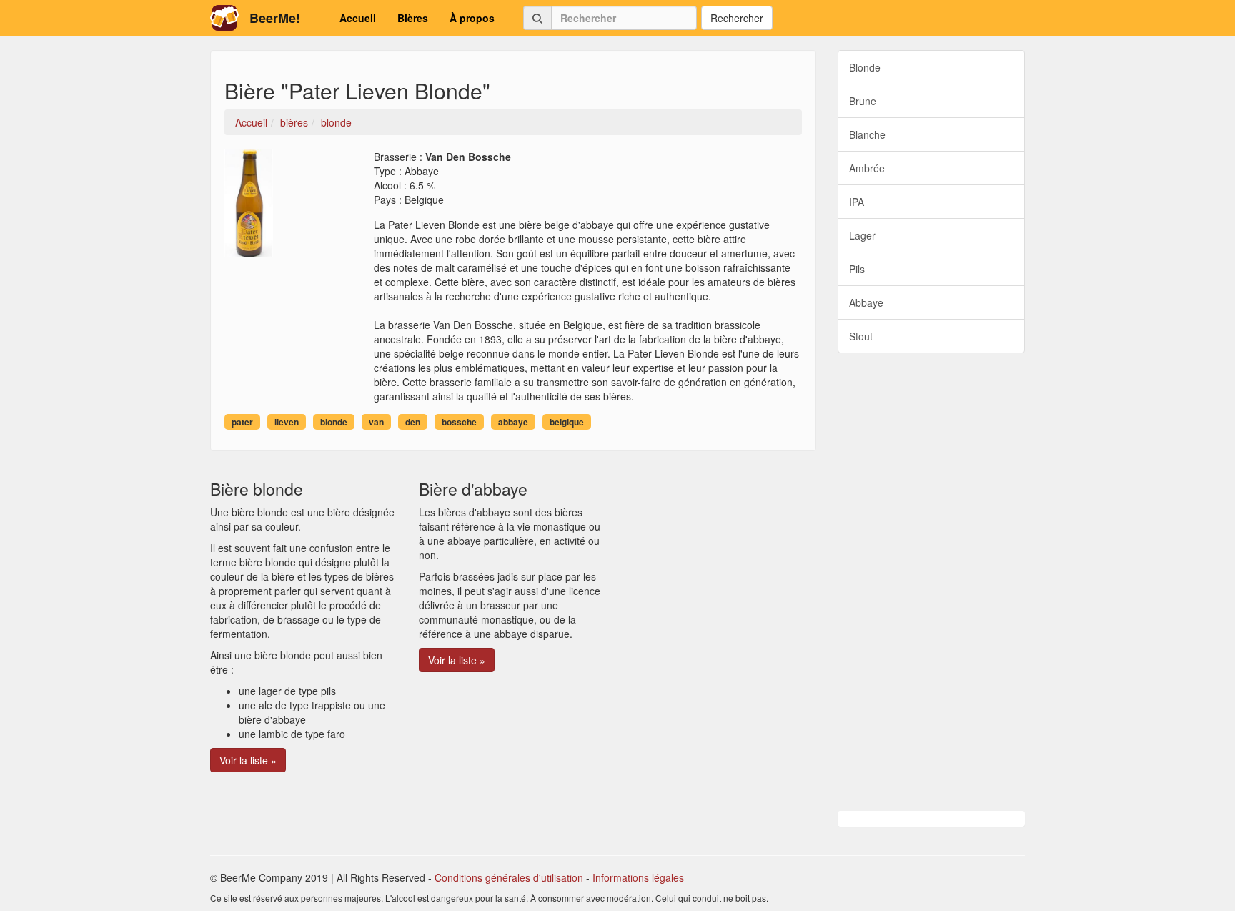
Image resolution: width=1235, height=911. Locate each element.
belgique (567, 421)
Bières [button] (412, 18)
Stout (861, 336)
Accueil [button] (357, 18)
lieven (286, 421)
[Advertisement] (932, 582)
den (412, 421)
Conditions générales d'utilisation (509, 877)
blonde (333, 421)
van (376, 421)
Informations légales (638, 877)
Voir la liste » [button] (248, 760)
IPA (856, 201)
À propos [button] (472, 18)
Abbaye (866, 302)
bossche (459, 421)
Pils (857, 269)
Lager (862, 235)
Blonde (865, 67)
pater (242, 421)
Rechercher (736, 18)
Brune (862, 101)
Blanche (867, 134)
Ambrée (867, 168)
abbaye (513, 421)
